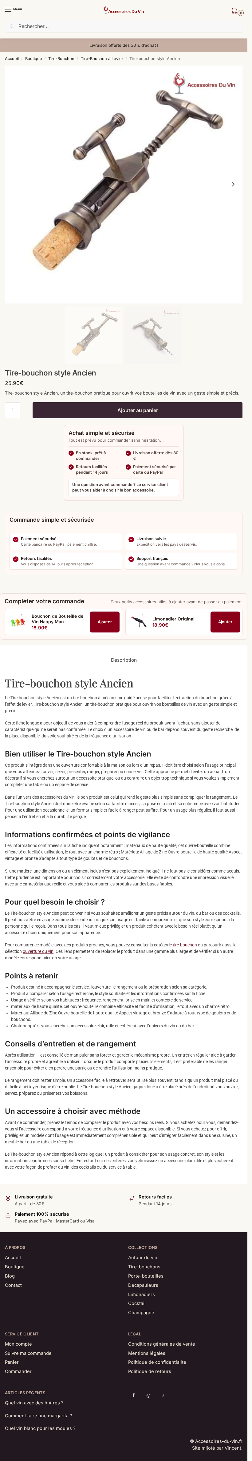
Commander (18, 1371)
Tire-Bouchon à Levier (102, 58)
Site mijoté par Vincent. (217, 1448)
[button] (236, 11)
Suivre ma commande (28, 1353)
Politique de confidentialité (157, 1362)
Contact (13, 1285)
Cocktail (137, 1303)
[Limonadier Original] (138, 622)
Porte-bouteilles (145, 1276)
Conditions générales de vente (161, 1344)
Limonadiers (141, 1294)
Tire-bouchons (144, 1267)
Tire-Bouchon (61, 58)
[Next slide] (232, 184)
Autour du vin (142, 1257)
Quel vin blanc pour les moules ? (40, 1428)
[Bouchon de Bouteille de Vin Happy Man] (17, 622)
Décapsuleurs (143, 1285)
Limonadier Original (173, 618)
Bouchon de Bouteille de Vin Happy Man (57, 618)
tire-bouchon (185, 944)
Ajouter (105, 621)
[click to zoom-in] (123, 184)
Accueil (12, 58)
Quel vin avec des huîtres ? (34, 1403)
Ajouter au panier (137, 410)
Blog (10, 1276)
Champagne (141, 1312)
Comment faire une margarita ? (38, 1416)
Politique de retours (149, 1371)
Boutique (33, 58)
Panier (12, 1362)
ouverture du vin (38, 951)
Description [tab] (124, 660)
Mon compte (18, 1344)
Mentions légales (146, 1353)
